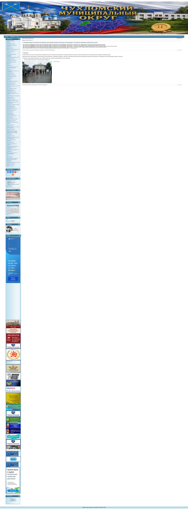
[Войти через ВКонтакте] (10, 172)
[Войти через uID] (8, 172)
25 (11, 212)
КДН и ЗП (8, 186)
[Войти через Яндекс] (15, 172)
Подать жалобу (13, 278)
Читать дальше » (57, 61)
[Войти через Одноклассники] (13, 174)
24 (9, 212)
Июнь (30, 40)
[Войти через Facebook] (13, 172)
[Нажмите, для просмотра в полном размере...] (37, 61)
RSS (33, 38)
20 (14, 211)
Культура (8, 185)
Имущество (9, 183)
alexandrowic (34, 84)
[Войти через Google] (18, 172)
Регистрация (12, 36)
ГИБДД (8, 181)
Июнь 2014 (16, 204)
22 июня (26, 52)
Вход (18, 36)
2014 (27, 40)
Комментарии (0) (44, 84)
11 (11, 209)
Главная (6, 36)
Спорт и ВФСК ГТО (10, 180)
